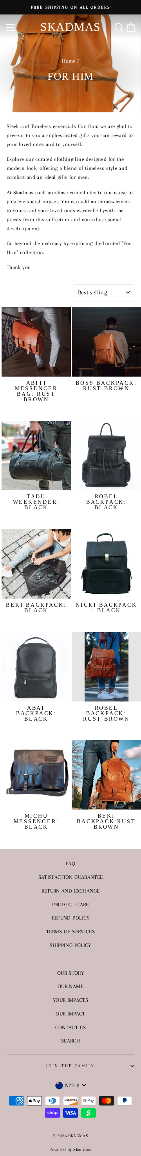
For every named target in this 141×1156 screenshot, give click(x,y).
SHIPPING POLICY (70, 945)
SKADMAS (70, 26)
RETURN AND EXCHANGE (71, 890)
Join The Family (70, 1066)
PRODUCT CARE (70, 904)
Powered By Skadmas (70, 1149)
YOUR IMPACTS (70, 1000)
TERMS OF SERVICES (70, 931)
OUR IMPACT (70, 1013)
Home (68, 61)
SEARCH (70, 1040)
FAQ (70, 863)
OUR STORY (70, 973)
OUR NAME (70, 986)
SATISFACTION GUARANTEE (70, 877)
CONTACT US (70, 1027)
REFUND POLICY (71, 917)
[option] (70, 7)
